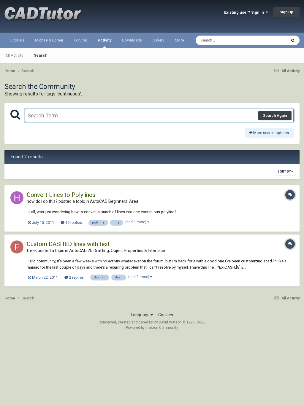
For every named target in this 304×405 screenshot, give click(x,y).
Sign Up (286, 12)
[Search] (293, 40)
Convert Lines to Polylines (61, 194)
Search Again (275, 115)
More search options (270, 132)
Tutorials (17, 40)
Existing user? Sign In (245, 12)
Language (141, 314)
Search (41, 55)
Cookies (165, 314)
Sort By (284, 171)
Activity (104, 40)
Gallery (158, 40)
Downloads (132, 40)
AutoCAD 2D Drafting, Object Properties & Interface (117, 250)
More (179, 40)
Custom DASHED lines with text (68, 244)
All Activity (14, 55)
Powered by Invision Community (152, 328)
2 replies (76, 277)
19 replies (73, 222)
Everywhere (268, 40)
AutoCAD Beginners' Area (114, 201)
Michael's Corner (49, 40)
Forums (80, 40)
